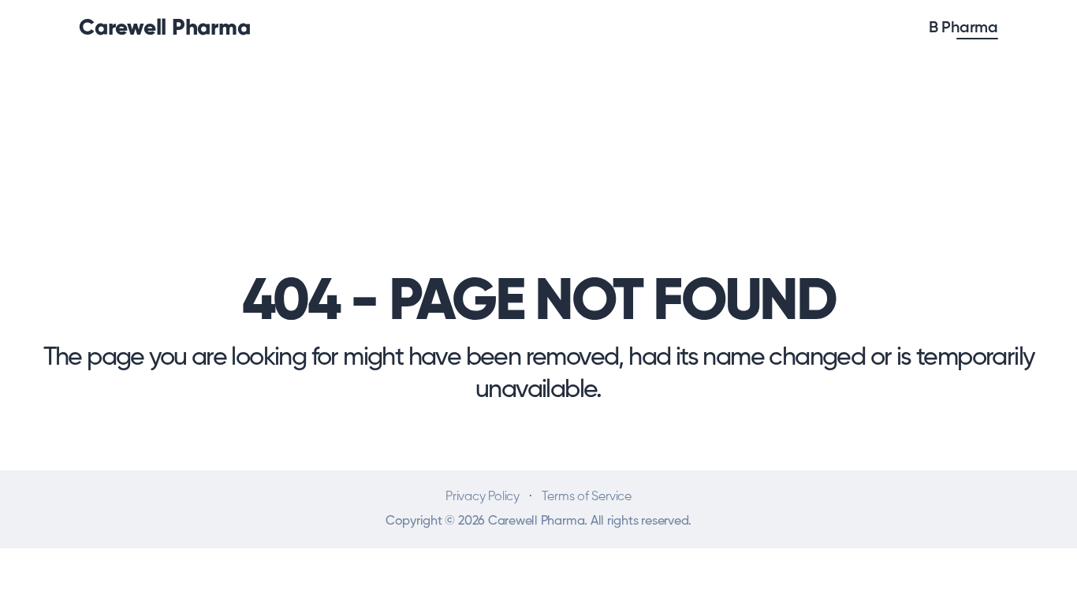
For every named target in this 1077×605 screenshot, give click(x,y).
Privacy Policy (482, 497)
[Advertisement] (538, 135)
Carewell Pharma (164, 28)
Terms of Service (587, 497)
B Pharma (963, 28)
